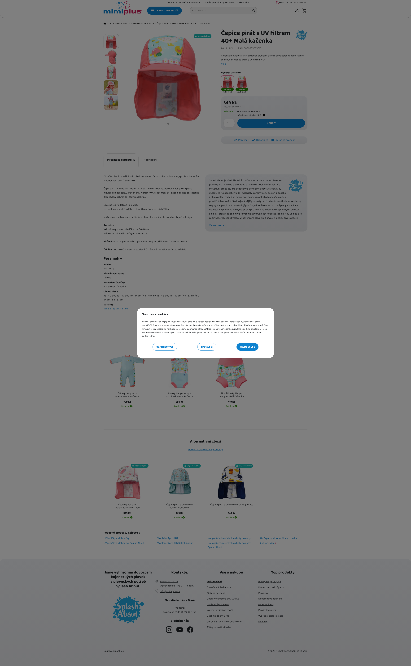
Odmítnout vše (164, 347)
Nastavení (207, 347)
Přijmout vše (247, 347)
